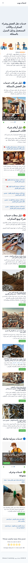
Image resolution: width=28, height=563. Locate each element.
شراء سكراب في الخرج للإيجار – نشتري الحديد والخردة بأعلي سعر (15, 256)
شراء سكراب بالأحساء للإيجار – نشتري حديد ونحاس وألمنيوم (14, 420)
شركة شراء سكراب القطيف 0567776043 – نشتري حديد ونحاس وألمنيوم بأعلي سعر (16, 388)
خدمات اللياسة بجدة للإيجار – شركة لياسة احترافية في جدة (15, 526)
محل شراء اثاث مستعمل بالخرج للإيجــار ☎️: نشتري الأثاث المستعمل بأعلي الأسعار (14, 148)
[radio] (19, 544)
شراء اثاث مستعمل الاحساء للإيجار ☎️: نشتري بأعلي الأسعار (15, 187)
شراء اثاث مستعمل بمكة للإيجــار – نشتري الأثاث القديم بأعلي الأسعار (15, 200)
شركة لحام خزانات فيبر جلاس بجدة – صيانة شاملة (14, 481)
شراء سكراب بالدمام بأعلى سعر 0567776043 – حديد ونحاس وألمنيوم (15, 293)
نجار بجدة (8, 457)
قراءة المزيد (21, 174)
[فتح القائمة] (3, 3)
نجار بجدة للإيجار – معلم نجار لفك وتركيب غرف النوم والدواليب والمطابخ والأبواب (14, 454)
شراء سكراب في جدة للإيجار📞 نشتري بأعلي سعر (15, 331)
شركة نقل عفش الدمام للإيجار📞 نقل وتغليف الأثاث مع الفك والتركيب (13, 118)
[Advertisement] (14, 13)
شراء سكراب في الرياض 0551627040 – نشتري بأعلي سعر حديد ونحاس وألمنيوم (14, 359)
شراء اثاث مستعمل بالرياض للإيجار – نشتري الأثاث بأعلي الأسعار (14, 194)
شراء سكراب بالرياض (17, 362)
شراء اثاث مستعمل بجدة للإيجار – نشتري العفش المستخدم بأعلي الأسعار (15, 207)
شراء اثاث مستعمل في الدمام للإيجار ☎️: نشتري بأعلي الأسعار (15, 180)
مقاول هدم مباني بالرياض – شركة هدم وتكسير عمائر (15, 520)
